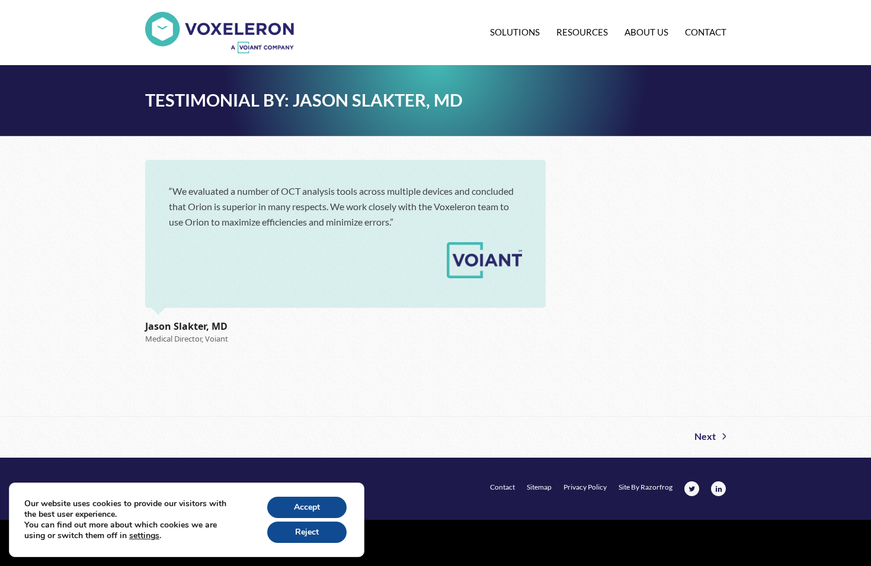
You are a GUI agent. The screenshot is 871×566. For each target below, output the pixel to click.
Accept (307, 507)
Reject (307, 532)
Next (705, 437)
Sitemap (539, 487)
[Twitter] (691, 488)
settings (144, 535)
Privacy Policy (585, 487)
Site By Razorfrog (646, 487)
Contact (502, 487)
